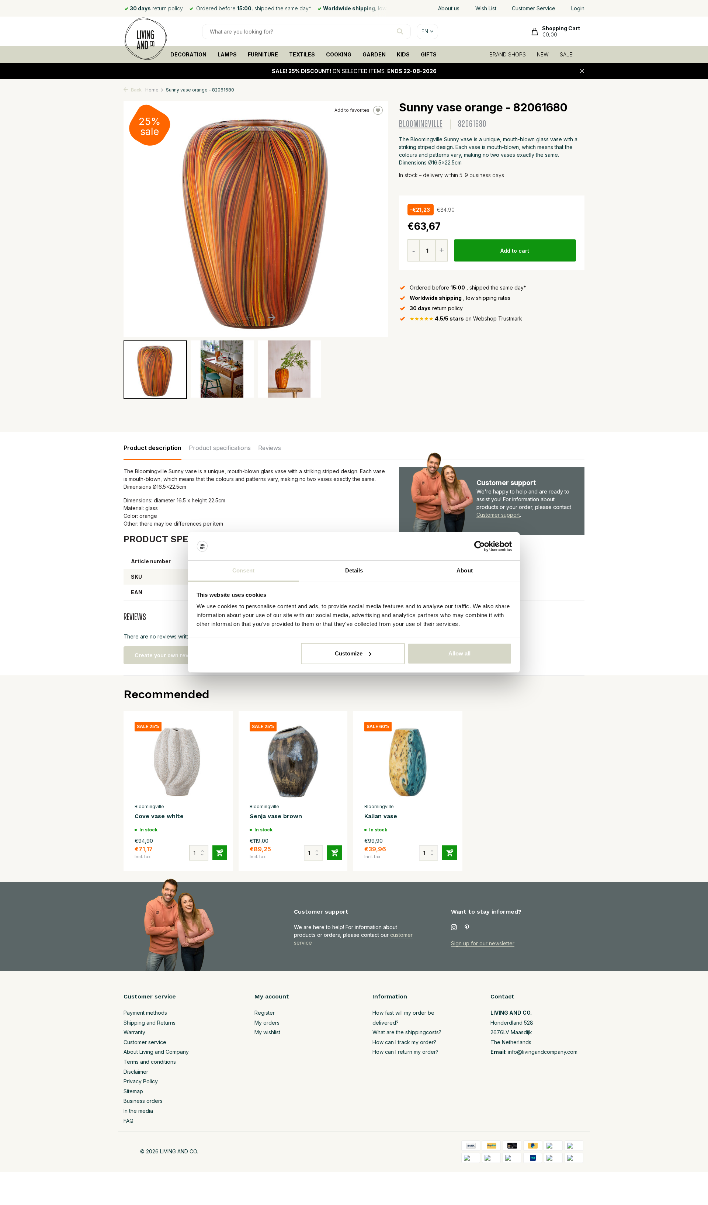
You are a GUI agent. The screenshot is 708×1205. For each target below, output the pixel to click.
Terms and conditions (150, 1062)
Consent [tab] (243, 570)
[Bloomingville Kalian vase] (407, 761)
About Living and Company (156, 1052)
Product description (152, 447)
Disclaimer (136, 1072)
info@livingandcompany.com (542, 1052)
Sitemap (133, 1091)
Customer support (498, 515)
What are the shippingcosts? (406, 1032)
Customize (348, 653)
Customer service (145, 1042)
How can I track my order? (404, 1042)
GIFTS (429, 54)
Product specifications (220, 447)
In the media (138, 1111)
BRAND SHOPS (507, 54)
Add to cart (514, 250)
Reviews (269, 447)
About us (448, 8)
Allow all (459, 653)
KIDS (403, 54)
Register (264, 1013)
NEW (543, 54)
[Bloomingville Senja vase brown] (293, 761)
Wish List (485, 8)
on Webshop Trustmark (466, 318)
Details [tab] (354, 570)
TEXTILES (302, 54)
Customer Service (533, 8)
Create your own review (166, 655)
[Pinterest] (467, 927)
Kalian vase (380, 816)
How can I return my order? (405, 1052)
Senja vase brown (276, 816)
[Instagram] (454, 927)
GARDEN (374, 54)
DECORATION (188, 54)
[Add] (219, 852)
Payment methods (145, 1013)
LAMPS (227, 54)
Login (577, 8)
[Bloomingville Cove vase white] (178, 761)
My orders (267, 1022)
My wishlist (267, 1032)
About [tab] (465, 570)
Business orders (143, 1101)
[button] (272, 317)
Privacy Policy (141, 1081)
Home (152, 90)
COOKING (338, 54)
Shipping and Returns (150, 1022)
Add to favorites (351, 110)
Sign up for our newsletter (482, 943)
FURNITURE (263, 54)
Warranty (134, 1032)
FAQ (128, 1121)
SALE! (566, 54)
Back (136, 90)
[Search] (400, 31)
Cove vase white (159, 816)
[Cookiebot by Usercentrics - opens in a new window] (479, 546)
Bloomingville (420, 124)
